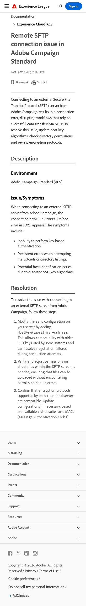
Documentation (23, 16)
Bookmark (22, 82)
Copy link (42, 82)
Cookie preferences (23, 578)
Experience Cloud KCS (35, 24)
